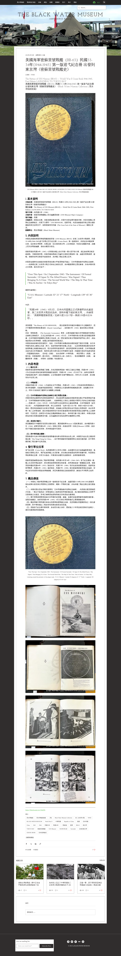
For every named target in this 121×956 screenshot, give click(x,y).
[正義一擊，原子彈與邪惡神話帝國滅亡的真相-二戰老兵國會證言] (91, 871)
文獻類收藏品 (30, 837)
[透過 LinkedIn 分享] (35, 844)
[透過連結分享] (40, 844)
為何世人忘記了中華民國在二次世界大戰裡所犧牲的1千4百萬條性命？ (60, 884)
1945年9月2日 (63, 829)
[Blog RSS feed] (104, 2)
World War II (48, 821)
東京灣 (85, 825)
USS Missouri (52, 829)
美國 (78, 821)
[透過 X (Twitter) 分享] (31, 844)
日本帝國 (85, 821)
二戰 (50, 818)
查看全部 (102, 860)
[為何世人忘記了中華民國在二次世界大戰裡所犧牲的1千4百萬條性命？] (60, 871)
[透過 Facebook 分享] (26, 844)
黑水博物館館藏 (41, 818)
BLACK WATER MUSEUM (34, 821)
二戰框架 (64, 825)
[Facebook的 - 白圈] (68, 941)
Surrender (73, 829)
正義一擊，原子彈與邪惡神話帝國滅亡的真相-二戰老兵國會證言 (91, 884)
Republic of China (69, 821)
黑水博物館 (30, 818)
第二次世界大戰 (80, 818)
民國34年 (56, 825)
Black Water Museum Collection (63, 818)
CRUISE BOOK (31, 832)
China (28, 825)
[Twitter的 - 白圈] (72, 941)
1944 (40, 825)
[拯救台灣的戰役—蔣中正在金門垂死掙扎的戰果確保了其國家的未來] (29, 871)
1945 (34, 825)
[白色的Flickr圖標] (79, 941)
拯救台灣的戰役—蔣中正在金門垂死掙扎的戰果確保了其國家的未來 (29, 884)
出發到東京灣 (83, 829)
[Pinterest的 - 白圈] (75, 941)
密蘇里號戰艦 (41, 829)
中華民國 (58, 821)
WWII (89, 818)
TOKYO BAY (30, 829)
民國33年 (47, 825)
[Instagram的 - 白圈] (83, 941)
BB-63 (78, 825)
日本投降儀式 (43, 832)
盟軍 (71, 825)
